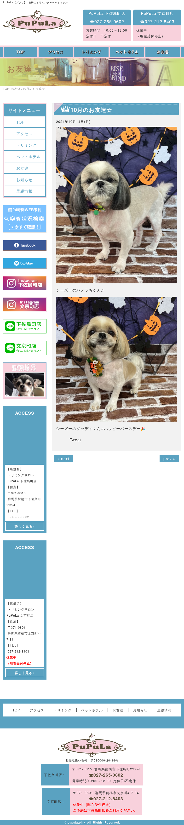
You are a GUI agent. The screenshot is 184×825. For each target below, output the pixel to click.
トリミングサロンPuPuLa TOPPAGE (37, 21)
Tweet (75, 439)
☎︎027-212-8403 (157, 21)
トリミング (92, 52)
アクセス (56, 52)
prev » (169, 458)
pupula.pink (77, 822)
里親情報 (24, 191)
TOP (21, 52)
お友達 (163, 52)
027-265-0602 (18, 517)
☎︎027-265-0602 (107, 21)
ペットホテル (127, 52)
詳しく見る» (25, 526)
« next (63, 458)
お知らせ (24, 179)
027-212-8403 (18, 651)
